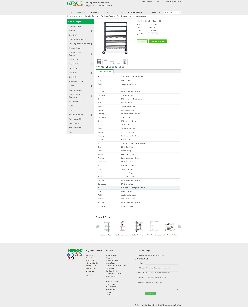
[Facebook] (68, 254)
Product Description (105, 71)
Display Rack (110, 263)
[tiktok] (72, 257)
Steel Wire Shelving (154, 235)
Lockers (108, 292)
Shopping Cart (111, 258)
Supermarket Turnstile (113, 273)
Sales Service (91, 258)
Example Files (91, 266)
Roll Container (111, 287)
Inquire (142, 41)
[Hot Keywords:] (180, 12)
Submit (150, 293)
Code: (139, 30)
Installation (90, 260)
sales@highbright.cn (174, 1)
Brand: (139, 27)
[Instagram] (80, 254)
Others (108, 294)
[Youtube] (76, 254)
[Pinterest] (68, 257)
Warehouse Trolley (112, 279)
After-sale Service (92, 263)
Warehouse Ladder (112, 281)
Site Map (178, 305)
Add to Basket (159, 41)
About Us (89, 276)
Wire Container (111, 289)
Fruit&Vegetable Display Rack (116, 266)
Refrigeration (110, 268)
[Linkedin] (72, 254)
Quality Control (91, 268)
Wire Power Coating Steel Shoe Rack (170, 235)
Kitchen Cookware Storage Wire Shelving (138, 235)
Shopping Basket (111, 255)
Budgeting (89, 255)
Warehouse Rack (111, 276)
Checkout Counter (112, 271)
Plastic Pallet (110, 284)
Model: (139, 24)
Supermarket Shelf (112, 260)
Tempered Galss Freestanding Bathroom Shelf (107, 235)
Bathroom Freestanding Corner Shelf (123, 235)
